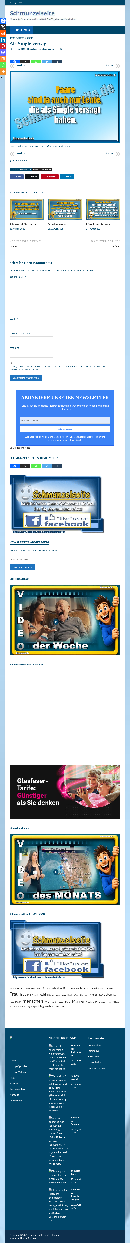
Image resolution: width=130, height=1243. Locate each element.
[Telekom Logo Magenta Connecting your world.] (65, 817)
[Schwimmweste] (65, 210)
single (36, 169)
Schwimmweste (57, 224)
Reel (109, 1001)
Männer (78, 1001)
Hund (69, 995)
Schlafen (116, 1002)
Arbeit (46, 988)
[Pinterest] (3, 46)
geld (43, 994)
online (20, 447)
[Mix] (3, 59)
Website (15, 348)
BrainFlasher (95, 1062)
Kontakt (14, 1094)
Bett (66, 988)
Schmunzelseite (17, 1006)
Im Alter (20, 65)
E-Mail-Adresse (20, 333)
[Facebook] (15, 59)
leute (115, 995)
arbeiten (57, 988)
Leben (108, 994)
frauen (25, 994)
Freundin (35, 995)
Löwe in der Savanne (98, 224)
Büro (89, 988)
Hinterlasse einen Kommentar (40, 49)
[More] (3, 71)
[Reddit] (3, 33)
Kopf (100, 995)
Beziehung (74, 988)
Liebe (12, 1002)
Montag (50, 1001)
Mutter (68, 1002)
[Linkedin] (3, 40)
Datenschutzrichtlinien (89, 436)
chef (94, 988)
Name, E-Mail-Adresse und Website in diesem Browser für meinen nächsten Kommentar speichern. (57, 368)
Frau (14, 994)
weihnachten (52, 1006)
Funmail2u (94, 1050)
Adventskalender (16, 988)
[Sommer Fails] (58, 1171)
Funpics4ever (95, 1044)
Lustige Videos (18, 1071)
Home (12, 38)
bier (82, 988)
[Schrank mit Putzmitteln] (27, 210)
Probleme (90, 1002)
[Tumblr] (57, 59)
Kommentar (18, 277)
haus (64, 994)
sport (36, 1006)
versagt (46, 169)
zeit (63, 1006)
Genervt (109, 65)
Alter (33, 988)
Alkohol (27, 988)
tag (42, 1006)
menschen (33, 1001)
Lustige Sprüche (24, 38)
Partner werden (96, 1067)
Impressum (16, 1100)
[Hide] (1, 77)
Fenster (109, 988)
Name (14, 319)
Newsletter (16, 1083)
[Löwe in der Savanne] (103, 210)
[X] (25, 59)
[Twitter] (47, 59)
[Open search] (117, 30)
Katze (86, 995)
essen (101, 988)
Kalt (81, 995)
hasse (58, 995)
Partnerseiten (17, 1089)
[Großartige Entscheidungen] (58, 1189)
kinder (93, 994)
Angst (38, 988)
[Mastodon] (3, 52)
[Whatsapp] (36, 59)
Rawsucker (94, 1056)
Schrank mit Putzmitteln (24, 224)
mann (18, 1001)
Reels (13, 1077)
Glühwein (50, 995)
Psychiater (100, 1001)
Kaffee (75, 995)
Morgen (60, 1002)
